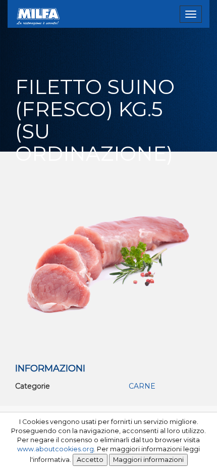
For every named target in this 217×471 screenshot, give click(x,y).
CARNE (142, 386)
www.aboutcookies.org (55, 449)
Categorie (32, 386)
